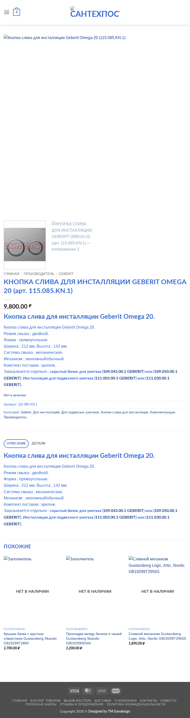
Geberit (66, 274)
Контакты (148, 700)
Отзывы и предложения (81, 704)
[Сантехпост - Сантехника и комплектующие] (95, 12)
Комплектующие (162, 412)
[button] (7, 12)
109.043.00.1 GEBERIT (123, 372)
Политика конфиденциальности (136, 704)
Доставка (103, 700)
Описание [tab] (16, 443)
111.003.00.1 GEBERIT (115, 378)
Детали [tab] (39, 443)
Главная (11, 274)
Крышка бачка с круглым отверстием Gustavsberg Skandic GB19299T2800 (30, 638)
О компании (126, 700)
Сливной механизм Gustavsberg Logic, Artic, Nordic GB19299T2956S (157, 636)
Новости (168, 700)
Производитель (39, 274)
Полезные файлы (41, 704)
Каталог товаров (45, 700)
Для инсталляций (46, 412)
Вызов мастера (77, 700)
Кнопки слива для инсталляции (124, 412)
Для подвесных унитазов (80, 412)
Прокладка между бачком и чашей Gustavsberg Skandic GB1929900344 (94, 638)
